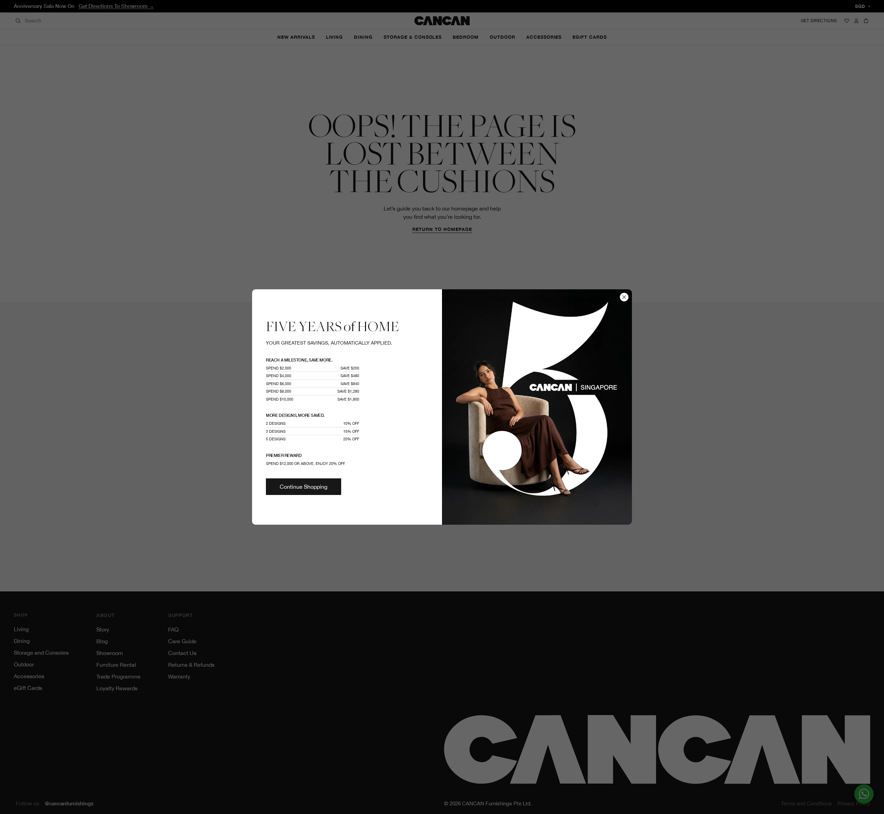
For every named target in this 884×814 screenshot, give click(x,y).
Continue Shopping (303, 487)
